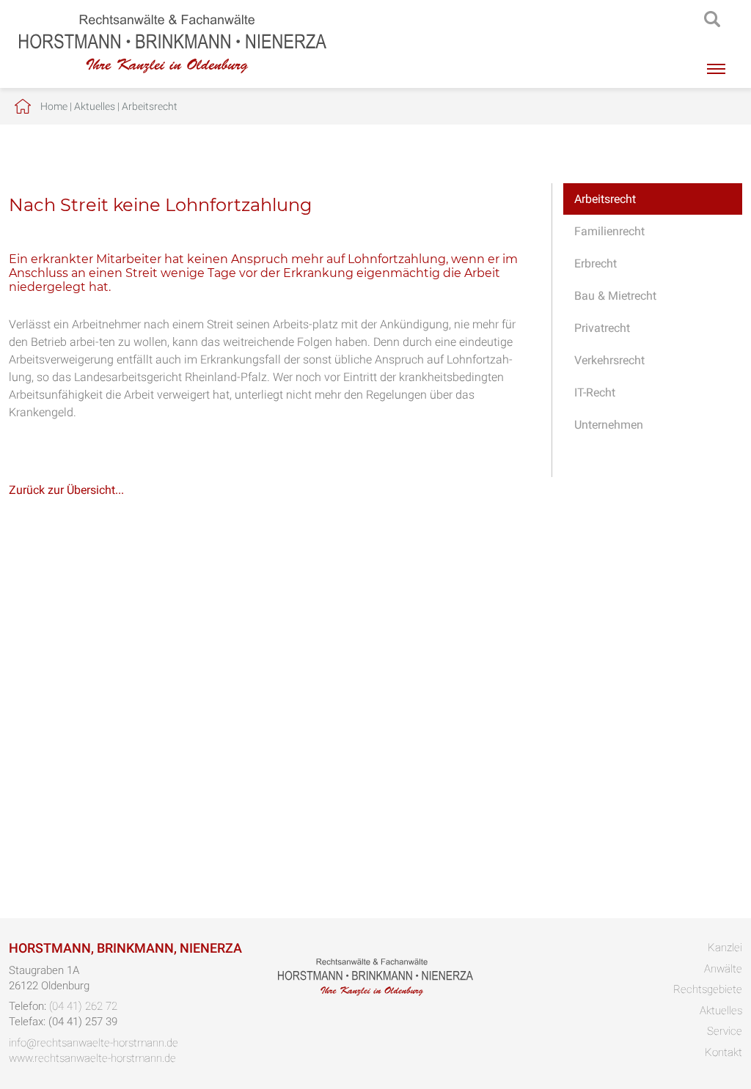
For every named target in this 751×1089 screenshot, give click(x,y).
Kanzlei (725, 947)
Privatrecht (602, 328)
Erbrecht (595, 263)
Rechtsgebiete (707, 989)
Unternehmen (608, 425)
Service (724, 1031)
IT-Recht (594, 392)
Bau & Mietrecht (615, 296)
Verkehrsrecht (609, 360)
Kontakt (723, 1052)
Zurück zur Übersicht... (66, 490)
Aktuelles (94, 106)
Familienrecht (609, 231)
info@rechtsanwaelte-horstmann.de (93, 1042)
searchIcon (712, 20)
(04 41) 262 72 (83, 1006)
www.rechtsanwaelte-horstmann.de (92, 1058)
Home (53, 106)
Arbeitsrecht (149, 106)
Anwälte (723, 968)
